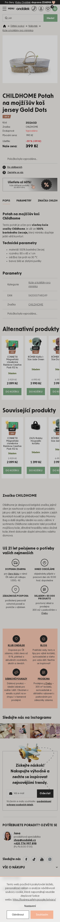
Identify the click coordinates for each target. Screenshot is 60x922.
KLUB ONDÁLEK (16, 645)
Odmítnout (18, 914)
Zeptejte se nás (15, 172)
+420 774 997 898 (25, 843)
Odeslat (45, 793)
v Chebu (48, 683)
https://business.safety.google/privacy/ (34, 899)
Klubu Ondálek (23, 2)
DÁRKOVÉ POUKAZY (16, 679)
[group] (12, 368)
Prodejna (44, 679)
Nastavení (30, 906)
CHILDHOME (35, 304)
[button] (12, 386)
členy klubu (13, 574)
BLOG (43, 645)
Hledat (50, 18)
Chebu (44, 613)
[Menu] (8, 9)
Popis (6, 200)
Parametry (23, 200)
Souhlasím (42, 914)
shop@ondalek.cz (25, 840)
